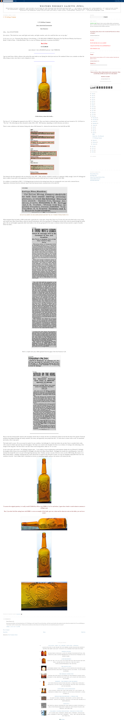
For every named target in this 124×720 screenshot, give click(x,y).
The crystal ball (66, 666)
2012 (93, 148)
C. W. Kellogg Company (9, 17)
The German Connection (66, 674)
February (94, 142)
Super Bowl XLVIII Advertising (66, 688)
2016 (93, 112)
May (94, 130)
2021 (93, 103)
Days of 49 (66, 703)
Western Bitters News (94, 173)
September (95, 123)
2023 (93, 99)
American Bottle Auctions (95, 178)
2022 (93, 101)
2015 (93, 114)
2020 (93, 105)
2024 (93, 97)
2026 (93, 93)
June (94, 129)
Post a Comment (6, 629)
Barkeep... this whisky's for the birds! (66, 681)
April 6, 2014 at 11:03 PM (13, 626)
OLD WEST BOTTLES (94, 180)
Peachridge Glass (93, 175)
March (94, 140)
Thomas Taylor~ (66, 651)
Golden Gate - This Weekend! (98, 136)
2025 (93, 95)
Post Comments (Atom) (12, 634)
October (94, 121)
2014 (93, 116)
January (94, 144)
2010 (93, 152)
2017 (93, 110)
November (95, 119)
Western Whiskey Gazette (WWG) (62, 6)
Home (44, 632)
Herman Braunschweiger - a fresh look (66, 696)
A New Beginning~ (66, 659)
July (94, 127)
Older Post (83, 632)
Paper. (93, 134)
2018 (93, 108)
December (95, 117)
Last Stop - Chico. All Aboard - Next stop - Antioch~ (63, 645)
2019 (93, 106)
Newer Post (5, 632)
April (94, 132)
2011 (93, 150)
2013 (93, 146)
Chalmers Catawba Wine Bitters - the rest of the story (66, 711)
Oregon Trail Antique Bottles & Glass (97, 177)
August (94, 125)
